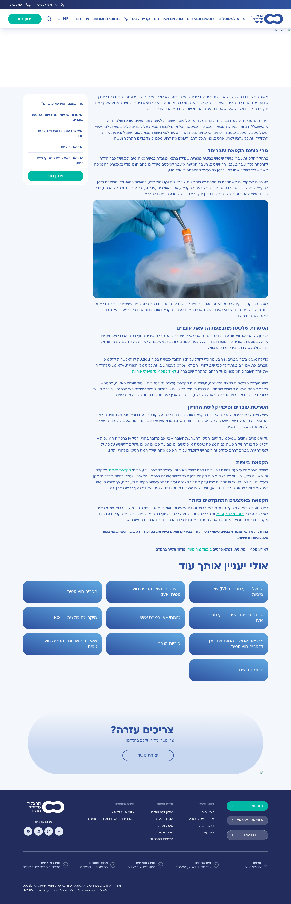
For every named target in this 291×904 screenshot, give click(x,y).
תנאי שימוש (165, 832)
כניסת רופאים (253, 835)
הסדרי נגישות (163, 819)
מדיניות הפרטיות (161, 839)
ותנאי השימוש (46, 886)
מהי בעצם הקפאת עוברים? (62, 103)
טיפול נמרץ (165, 826)
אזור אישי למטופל (47, 5)
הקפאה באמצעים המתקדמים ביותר (60, 160)
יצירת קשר (148, 755)
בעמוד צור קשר (199, 549)
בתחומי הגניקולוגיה (230, 514)
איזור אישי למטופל (250, 820)
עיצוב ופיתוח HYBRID (36, 890)
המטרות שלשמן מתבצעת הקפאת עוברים (56, 117)
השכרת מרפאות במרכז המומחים (111, 819)
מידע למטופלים (162, 812)
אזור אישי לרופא (123, 812)
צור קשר (208, 832)
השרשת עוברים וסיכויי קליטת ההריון (60, 133)
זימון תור (24, 19)
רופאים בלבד (16, 5)
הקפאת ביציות (120, 470)
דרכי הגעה (206, 826)
